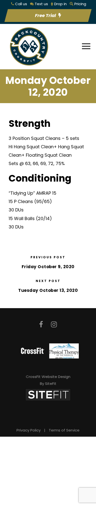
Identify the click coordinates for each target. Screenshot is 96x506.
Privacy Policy (28, 430)
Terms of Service (64, 430)
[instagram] (54, 324)
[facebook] (41, 324)
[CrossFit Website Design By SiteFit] (48, 394)
